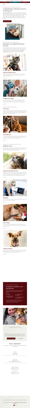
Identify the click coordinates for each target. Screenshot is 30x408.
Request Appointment (11, 338)
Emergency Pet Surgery (8, 98)
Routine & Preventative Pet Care (10, 171)
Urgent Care (25, 2)
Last (15, 380)
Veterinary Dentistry (7, 248)
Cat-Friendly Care (7, 134)
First (4, 380)
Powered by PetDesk (16, 402)
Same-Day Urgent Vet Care (9, 72)
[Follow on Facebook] (23, 0)
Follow (16, 405)
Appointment (15, 2)
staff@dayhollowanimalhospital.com (16, 361)
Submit (6, 395)
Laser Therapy (6, 222)
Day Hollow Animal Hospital (7, 12)
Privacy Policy (21, 402)
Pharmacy (5, 2)
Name (5, 378)
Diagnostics (5, 197)
